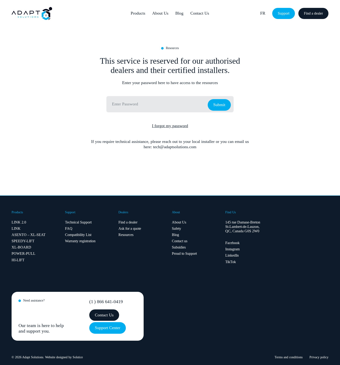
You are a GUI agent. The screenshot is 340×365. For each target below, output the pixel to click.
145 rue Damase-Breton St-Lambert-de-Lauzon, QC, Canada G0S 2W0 (242, 226)
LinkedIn (232, 255)
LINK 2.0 (19, 222)
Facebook (232, 243)
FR (262, 13)
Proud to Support (184, 253)
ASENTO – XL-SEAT (29, 235)
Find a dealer (127, 222)
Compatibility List (78, 235)
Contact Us (199, 13)
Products (138, 13)
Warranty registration (80, 241)
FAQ (68, 228)
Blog (179, 13)
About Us (160, 13)
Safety (176, 228)
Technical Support (78, 222)
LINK (16, 228)
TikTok (230, 262)
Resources (125, 235)
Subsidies (179, 247)
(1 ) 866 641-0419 (106, 301)
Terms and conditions (289, 357)
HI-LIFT (18, 260)
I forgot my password (170, 125)
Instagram (232, 249)
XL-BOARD (21, 247)
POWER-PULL (23, 253)
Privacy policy (318, 357)
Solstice (78, 357)
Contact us (179, 241)
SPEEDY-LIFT (23, 241)
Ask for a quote (129, 228)
